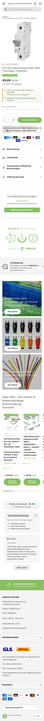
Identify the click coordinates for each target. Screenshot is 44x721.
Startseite (5, 16)
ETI (3, 64)
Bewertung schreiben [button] (22, 210)
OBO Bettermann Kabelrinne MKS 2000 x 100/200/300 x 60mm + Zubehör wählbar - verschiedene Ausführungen (31, 445)
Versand (18, 84)
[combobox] (22, 9)
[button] (4, 716)
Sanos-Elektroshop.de (14, 715)
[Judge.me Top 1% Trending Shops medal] (33, 238)
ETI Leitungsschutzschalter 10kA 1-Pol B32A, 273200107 (19, 18)
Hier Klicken (13, 311)
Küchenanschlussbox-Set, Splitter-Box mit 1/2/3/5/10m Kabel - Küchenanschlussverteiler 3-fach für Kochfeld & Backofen (12, 449)
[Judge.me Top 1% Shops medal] (22, 238)
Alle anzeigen (8, 407)
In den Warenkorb (29, 120)
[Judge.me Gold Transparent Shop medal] (10, 238)
